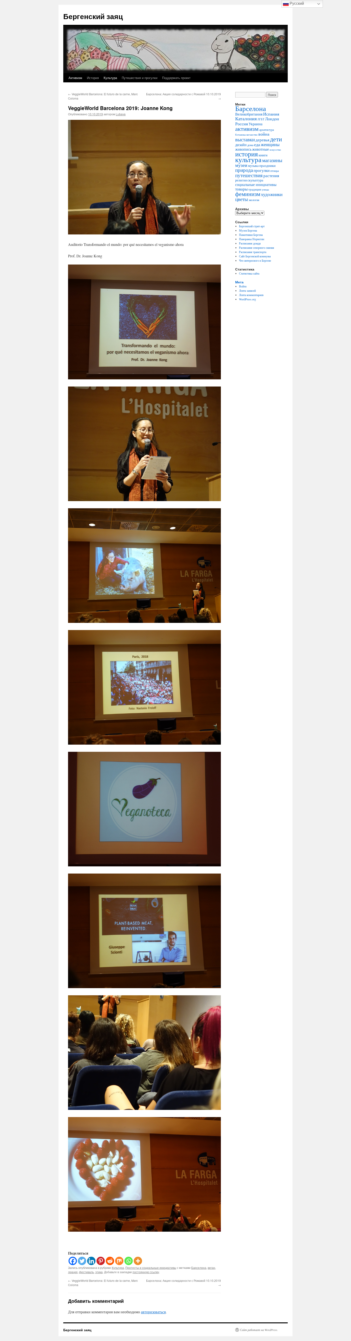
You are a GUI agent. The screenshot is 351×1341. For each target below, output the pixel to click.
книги (263, 155)
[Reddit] (110, 1261)
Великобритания (248, 114)
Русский (296, 3)
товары (241, 189)
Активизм (75, 77)
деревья (262, 140)
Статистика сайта (249, 273)
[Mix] (119, 1261)
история (246, 153)
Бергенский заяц (93, 16)
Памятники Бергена (251, 235)
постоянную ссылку (146, 1272)
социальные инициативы (256, 184)
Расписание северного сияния (256, 247)
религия (241, 180)
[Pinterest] (100, 1261)
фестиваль (86, 1272)
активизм (247, 128)
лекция (73, 1272)
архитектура (266, 130)
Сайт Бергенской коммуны (255, 256)
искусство (275, 149)
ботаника (240, 134)
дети (276, 139)
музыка (253, 166)
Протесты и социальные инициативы (150, 1268)
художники (271, 194)
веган (211, 1268)
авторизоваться (153, 1311)
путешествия (249, 175)
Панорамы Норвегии (251, 239)
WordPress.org (247, 299)
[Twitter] (82, 1261)
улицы (265, 189)
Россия (241, 124)
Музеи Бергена (248, 230)
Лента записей (247, 290)
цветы (241, 199)
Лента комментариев (251, 295)
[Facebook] (73, 1261)
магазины (272, 160)
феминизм (247, 194)
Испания (271, 114)
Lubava (121, 114)
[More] (138, 1261)
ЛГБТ (260, 119)
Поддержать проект (176, 77)
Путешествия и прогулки (139, 77)
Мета (239, 282)
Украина (255, 124)
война (263, 134)
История (93, 77)
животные (260, 149)
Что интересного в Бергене (255, 260)
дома (250, 145)
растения (271, 175)
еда (257, 144)
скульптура (255, 180)
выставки (245, 139)
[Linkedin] (91, 1261)
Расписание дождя (250, 243)
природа (244, 169)
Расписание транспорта (252, 252)
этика (99, 1272)
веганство (252, 134)
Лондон (272, 119)
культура (248, 159)
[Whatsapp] (128, 1261)
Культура (110, 77)
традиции (254, 189)
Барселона (198, 1268)
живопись (243, 149)
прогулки (262, 170)
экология (254, 200)
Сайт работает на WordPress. (259, 1330)
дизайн (241, 144)
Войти (242, 286)
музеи (241, 165)
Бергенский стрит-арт (252, 226)
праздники (267, 165)
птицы (274, 171)
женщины (270, 144)
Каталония (246, 118)
